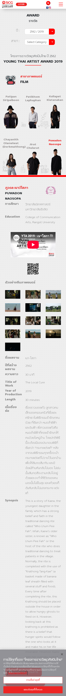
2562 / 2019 (37, 31)
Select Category (37, 42)
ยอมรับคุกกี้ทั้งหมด (33, 689)
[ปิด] (62, 654)
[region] (33, 673)
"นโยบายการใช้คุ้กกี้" (17, 673)
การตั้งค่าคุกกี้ (33, 680)
